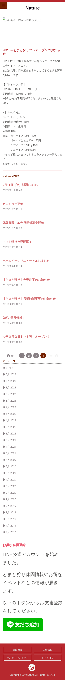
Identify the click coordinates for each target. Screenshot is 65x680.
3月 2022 (11, 427)
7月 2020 (11, 459)
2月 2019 (11, 532)
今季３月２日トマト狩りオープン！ (26, 336)
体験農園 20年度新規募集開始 (23, 222)
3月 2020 (11, 486)
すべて (10, 367)
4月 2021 (11, 446)
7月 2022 (11, 407)
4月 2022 (11, 420)
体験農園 (17, 650)
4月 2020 (11, 479)
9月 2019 (11, 505)
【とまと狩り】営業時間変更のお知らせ (29, 298)
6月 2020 (11, 466)
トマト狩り (47, 657)
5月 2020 (11, 473)
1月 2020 (11, 499)
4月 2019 (11, 525)
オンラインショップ (17, 657)
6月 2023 (11, 374)
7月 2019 (11, 512)
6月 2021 (11, 440)
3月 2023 (11, 387)
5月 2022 (11, 413)
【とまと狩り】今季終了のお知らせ (26, 279)
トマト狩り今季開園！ (17, 241)
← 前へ (11, 355)
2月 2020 (11, 492)
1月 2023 (11, 400)
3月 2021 (11, 453)
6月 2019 (11, 519)
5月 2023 (11, 381)
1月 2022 (11, 433)
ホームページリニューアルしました (26, 261)
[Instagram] (32, 667)
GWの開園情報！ (14, 317)
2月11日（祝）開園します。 (21, 185)
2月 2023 (11, 394)
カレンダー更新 (13, 204)
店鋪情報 (47, 650)
